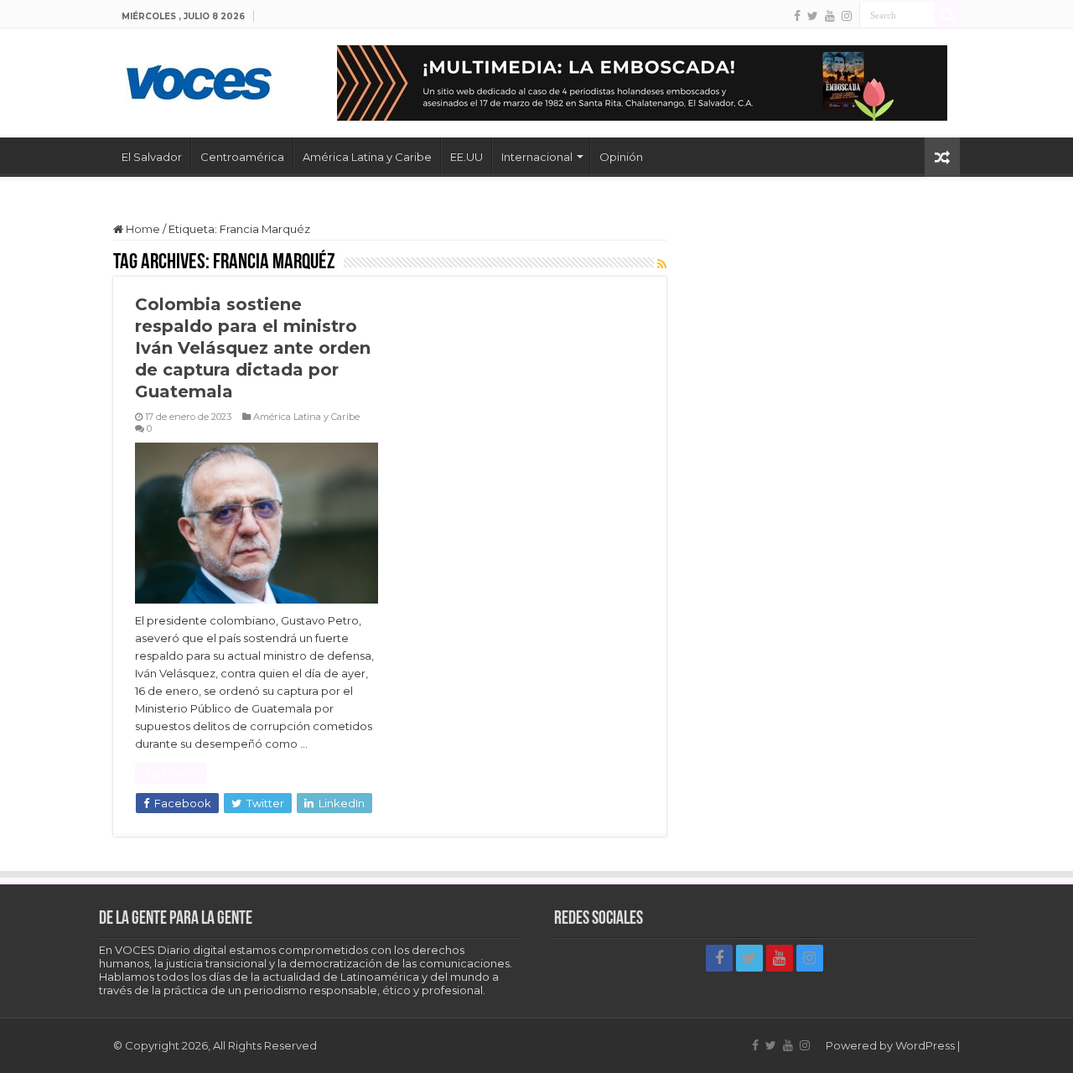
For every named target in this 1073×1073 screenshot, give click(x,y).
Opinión (621, 156)
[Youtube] (830, 16)
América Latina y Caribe (367, 156)
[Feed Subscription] (661, 264)
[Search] (947, 15)
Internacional (537, 156)
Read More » (171, 774)
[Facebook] (797, 16)
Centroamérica (242, 156)
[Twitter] (813, 16)
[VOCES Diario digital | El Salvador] (199, 79)
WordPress (925, 1045)
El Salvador (152, 156)
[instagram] (846, 16)
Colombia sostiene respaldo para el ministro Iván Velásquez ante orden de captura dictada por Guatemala (253, 348)
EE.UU (466, 156)
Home (141, 229)
